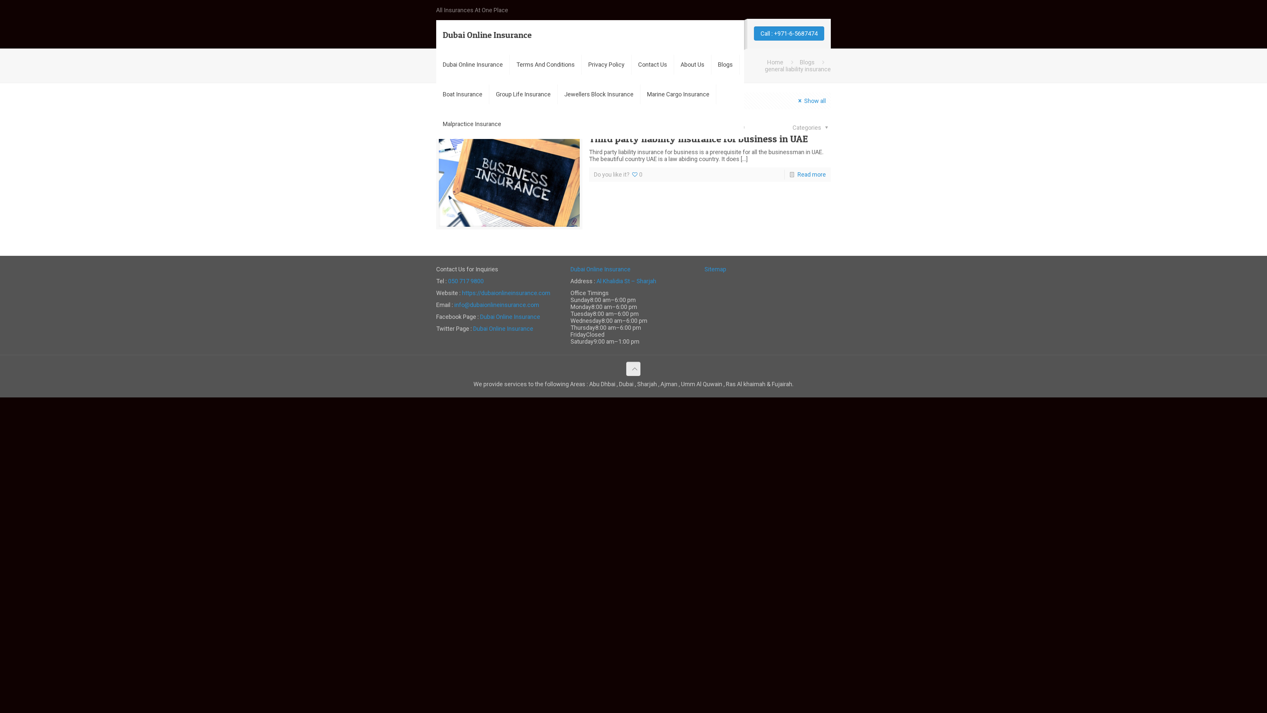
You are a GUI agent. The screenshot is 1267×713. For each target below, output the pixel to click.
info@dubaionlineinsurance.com (496, 304)
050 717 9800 (466, 281)
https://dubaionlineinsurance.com (506, 292)
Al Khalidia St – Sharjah (626, 281)
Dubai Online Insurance (487, 35)
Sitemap (715, 269)
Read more (811, 174)
